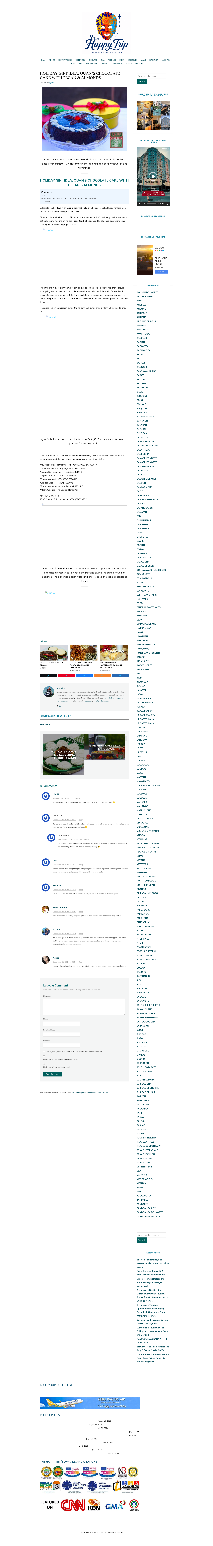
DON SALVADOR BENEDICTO (151, 570)
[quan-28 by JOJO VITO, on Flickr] (84, 256)
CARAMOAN (143, 495)
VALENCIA (142, 1175)
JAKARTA (141, 690)
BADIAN (141, 342)
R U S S (56, 929)
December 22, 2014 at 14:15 (64, 889)
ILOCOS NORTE (144, 665)
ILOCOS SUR (143, 669)
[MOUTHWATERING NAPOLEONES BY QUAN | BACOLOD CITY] (114, 653)
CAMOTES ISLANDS (147, 479)
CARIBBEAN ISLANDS (147, 499)
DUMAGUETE (143, 574)
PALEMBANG (143, 909)
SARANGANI (143, 1025)
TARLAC (141, 1125)
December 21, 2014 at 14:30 (64, 933)
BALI (139, 358)
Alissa (56, 957)
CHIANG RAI (143, 528)
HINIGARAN (142, 640)
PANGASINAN (144, 922)
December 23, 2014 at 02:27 (64, 820)
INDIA (121, 60)
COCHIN (141, 545)
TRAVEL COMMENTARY (149, 1146)
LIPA (139, 756)
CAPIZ (140, 491)
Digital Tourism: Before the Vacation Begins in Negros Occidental (150, 1282)
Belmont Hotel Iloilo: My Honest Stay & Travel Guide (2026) (66, 1449)
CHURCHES (142, 537)
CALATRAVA (143, 450)
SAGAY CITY (143, 1001)
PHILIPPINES (80, 60)
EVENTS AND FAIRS (147, 595)
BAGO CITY (142, 346)
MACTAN (141, 777)
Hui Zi (56, 794)
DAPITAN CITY (144, 557)
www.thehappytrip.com (113, 698)
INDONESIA (132, 60)
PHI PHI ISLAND (144, 934)
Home (43, 60)
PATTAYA (141, 930)
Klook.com (45, 724)
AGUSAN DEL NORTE (147, 292)
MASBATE (142, 814)
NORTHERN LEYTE (146, 885)
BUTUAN (141, 429)
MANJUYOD (142, 806)
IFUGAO (141, 657)
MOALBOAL (143, 827)
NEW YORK (142, 864)
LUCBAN (141, 760)
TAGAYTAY (142, 1108)
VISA (139, 1191)
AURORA (141, 325)
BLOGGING (142, 396)
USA (103, 60)
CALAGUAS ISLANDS (147, 445)
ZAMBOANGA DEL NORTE (150, 1212)
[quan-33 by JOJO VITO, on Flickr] (84, 373)
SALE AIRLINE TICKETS (148, 1005)
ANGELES (141, 304)
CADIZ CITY (142, 437)
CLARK (140, 541)
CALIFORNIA (143, 454)
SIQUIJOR (141, 1059)
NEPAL (140, 856)
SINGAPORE (140, 63)
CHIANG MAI (143, 524)
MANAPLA (142, 802)
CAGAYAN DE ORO (146, 441)
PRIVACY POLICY (65, 60)
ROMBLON (142, 988)
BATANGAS (142, 387)
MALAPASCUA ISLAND (148, 785)
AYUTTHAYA (143, 333)
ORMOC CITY (143, 897)
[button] (153, 176)
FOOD (140, 603)
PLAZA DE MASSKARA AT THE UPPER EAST (59, 1446)
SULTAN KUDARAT (146, 1079)
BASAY (140, 375)
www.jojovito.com (64, 701)
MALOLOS (142, 797)
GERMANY (142, 615)
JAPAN (143, 60)
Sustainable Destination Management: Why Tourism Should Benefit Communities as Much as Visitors (84, 1432)
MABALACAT (143, 764)
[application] (153, 176)
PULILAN (141, 963)
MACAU (128, 63)
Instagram (105, 701)
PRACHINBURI (144, 947)
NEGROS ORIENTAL (146, 851)
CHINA (72, 63)
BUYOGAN (142, 433)
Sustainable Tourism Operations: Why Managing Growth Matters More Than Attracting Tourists (82, 1435)
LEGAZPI (141, 744)
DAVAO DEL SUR (145, 566)
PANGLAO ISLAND (146, 926)
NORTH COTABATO (147, 880)
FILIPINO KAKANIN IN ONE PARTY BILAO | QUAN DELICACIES (81, 665)
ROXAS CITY (143, 992)
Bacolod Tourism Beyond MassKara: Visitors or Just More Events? (153, 1263)
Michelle (57, 885)
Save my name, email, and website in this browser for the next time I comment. (74, 1052)
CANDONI (141, 483)
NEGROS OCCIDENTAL (148, 847)
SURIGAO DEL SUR (146, 1092)
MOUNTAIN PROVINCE (148, 831)
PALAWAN (142, 905)
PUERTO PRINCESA (146, 959)
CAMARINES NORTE (147, 458)
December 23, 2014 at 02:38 (70, 839)
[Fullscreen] (167, 204)
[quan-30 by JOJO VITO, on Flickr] (84, 613)
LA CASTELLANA (145, 719)
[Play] (139, 204)
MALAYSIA (153, 60)
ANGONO (141, 309)
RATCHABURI (143, 976)
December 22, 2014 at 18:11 (64, 864)
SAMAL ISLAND (144, 1009)
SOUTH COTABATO (146, 1067)
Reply (77, 798)
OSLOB (140, 901)
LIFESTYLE (142, 752)
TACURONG (143, 1104)
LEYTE (140, 748)
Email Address (49, 1030)
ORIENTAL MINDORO (147, 893)
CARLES (141, 503)
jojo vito (52, 82)
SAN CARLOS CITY (146, 1021)
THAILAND (93, 60)
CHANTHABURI (144, 520)
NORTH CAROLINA (146, 876)
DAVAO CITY (143, 561)
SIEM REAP (142, 1042)
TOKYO (140, 1133)
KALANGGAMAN (145, 702)
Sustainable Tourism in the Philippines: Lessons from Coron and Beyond (153, 1331)
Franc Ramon (60, 907)
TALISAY (141, 1121)
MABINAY (141, 769)
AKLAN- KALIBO (145, 296)
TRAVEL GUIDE (144, 1158)
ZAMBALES (142, 1199)
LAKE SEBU (142, 731)
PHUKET (141, 943)
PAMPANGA (143, 914)
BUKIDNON (142, 420)
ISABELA (141, 686)
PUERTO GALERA (145, 955)
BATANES (141, 383)
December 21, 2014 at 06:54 (64, 962)
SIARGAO (141, 1034)
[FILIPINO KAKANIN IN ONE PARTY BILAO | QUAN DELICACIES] (84, 653)
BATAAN (141, 379)
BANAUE (141, 362)
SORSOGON (143, 1063)
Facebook (88, 701)
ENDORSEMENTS (145, 586)
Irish (55, 860)
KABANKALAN (144, 698)
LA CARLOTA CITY (146, 715)
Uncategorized (144, 1166)
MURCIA (141, 835)
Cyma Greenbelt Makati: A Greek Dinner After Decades (64, 1424)
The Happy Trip (106, 1522)
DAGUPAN (142, 553)
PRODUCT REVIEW (146, 951)
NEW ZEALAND (144, 868)
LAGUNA (141, 727)
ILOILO (140, 673)
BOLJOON (142, 408)
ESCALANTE (143, 590)
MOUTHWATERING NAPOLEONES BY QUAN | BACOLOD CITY (111, 665)
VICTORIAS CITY (145, 1179)
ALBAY (140, 300)
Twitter (97, 701)
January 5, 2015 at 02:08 (63, 798)
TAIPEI (140, 1112)
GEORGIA (141, 611)
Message (47, 996)
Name (45, 1019)
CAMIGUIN (142, 474)
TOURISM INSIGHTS (147, 1137)
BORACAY (142, 412)
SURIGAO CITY (144, 1083)
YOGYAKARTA (144, 1195)
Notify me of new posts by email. (56, 1067)
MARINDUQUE (144, 810)
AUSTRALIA (143, 329)
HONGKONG (143, 648)
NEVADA (141, 860)
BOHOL (140, 400)
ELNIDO (140, 582)
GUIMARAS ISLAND (146, 624)
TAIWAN (141, 1117)
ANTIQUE (141, 317)
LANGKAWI (142, 740)
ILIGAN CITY (143, 661)
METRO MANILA (145, 818)
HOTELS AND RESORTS (88, 63)
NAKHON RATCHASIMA (148, 843)
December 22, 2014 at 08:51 (64, 911)
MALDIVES (166, 60)
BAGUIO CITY (143, 350)
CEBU (139, 516)
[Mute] (163, 204)
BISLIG (140, 391)
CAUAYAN (142, 512)
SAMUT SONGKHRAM (148, 1017)
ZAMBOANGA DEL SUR (148, 1216)
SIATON (140, 1038)
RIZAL (140, 980)
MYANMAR (142, 839)
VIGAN (140, 1187)
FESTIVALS (117, 63)
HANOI (140, 632)
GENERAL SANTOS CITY (149, 607)
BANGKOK (142, 367)
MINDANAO (142, 822)
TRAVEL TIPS (143, 1162)
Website (46, 1041)
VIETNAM (112, 60)
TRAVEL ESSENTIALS (147, 1150)
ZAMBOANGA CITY (146, 1208)
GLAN (139, 619)
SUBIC (140, 1075)
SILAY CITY (142, 1046)
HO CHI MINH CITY (146, 644)
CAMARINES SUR (145, 466)
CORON (140, 549)
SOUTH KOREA (144, 1071)
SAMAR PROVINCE (146, 1013)
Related (47, 201)
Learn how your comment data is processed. (90, 1092)
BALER (140, 354)
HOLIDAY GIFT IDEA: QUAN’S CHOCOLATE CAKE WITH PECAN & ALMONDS (69, 199)
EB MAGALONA (144, 578)
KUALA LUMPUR (145, 711)
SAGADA (141, 996)
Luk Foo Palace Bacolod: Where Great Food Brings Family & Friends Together (153, 1358)
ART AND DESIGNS (146, 321)
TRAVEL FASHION (146, 1154)
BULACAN (142, 425)
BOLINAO (141, 404)
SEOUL (140, 1030)
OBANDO (141, 889)
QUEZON (141, 967)
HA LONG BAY (144, 628)
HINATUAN (142, 636)
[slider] (151, 203)
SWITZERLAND (144, 1100)
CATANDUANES (145, 508)
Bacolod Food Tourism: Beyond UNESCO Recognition (63, 1439)
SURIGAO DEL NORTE (148, 1088)
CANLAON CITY (144, 487)
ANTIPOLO (142, 313)
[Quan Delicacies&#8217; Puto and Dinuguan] (54, 653)
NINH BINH (142, 872)
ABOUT (52, 60)
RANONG (141, 972)
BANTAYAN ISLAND (147, 371)
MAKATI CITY (143, 781)
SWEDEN (141, 1096)
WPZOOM (127, 1532)
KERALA (141, 706)
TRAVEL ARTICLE (145, 1141)
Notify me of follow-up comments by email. (61, 1059)
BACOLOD (142, 338)
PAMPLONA (142, 918)
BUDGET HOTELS (145, 416)
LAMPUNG (142, 735)
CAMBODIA (105, 63)
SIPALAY (141, 1054)
